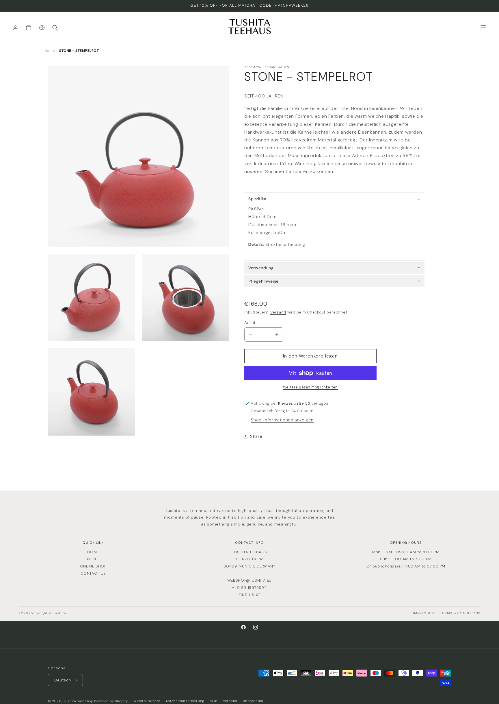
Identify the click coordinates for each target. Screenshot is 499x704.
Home (49, 50)
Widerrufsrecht (146, 701)
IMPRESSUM (424, 613)
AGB (213, 701)
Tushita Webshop (78, 701)
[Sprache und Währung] (42, 27)
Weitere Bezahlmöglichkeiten (310, 387)
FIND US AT (249, 594)
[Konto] (15, 27)
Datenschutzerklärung (185, 701)
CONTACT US (93, 573)
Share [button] (256, 436)
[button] (55, 27)
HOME (93, 552)
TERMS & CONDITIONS (460, 613)
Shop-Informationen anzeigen (282, 420)
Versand (278, 312)
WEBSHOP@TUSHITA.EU (249, 580)
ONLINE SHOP (93, 566)
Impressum (253, 701)
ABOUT (93, 558)
